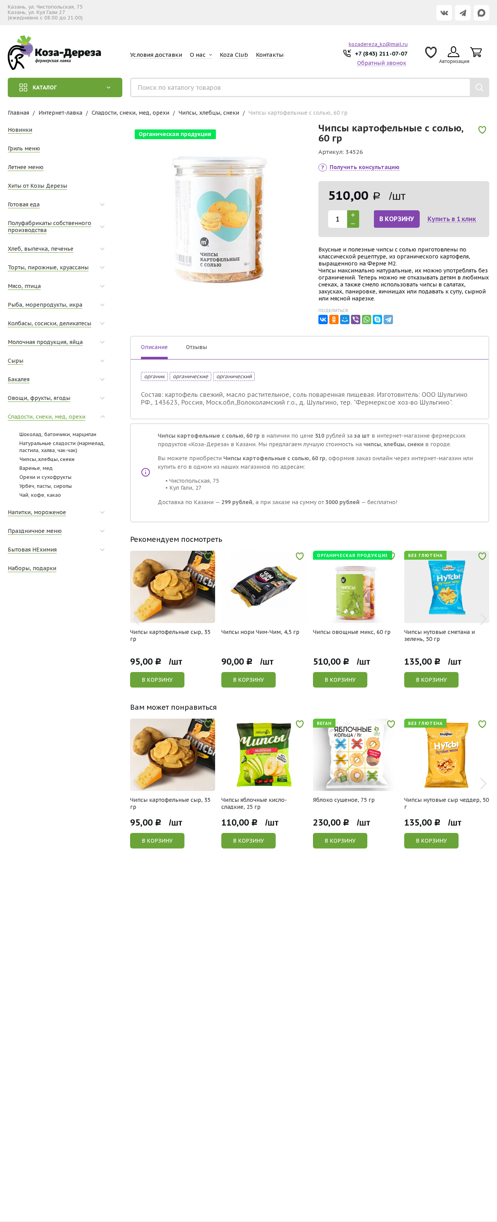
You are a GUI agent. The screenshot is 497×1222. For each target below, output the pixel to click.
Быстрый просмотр (177, 618)
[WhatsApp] (366, 319)
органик (154, 376)
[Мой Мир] (344, 319)
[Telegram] (388, 319)
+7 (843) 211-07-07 (381, 53)
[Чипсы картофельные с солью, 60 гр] (220, 214)
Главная (18, 112)
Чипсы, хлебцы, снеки (209, 112)
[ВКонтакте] (323, 319)
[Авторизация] (493, 4)
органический (234, 376)
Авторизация (454, 61)
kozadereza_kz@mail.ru (378, 44)
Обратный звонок (381, 63)
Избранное (431, 55)
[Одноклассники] (334, 319)
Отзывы (196, 347)
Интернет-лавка (60, 112)
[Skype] (377, 319)
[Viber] (355, 319)
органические (190, 376)
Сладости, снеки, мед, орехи (130, 112)
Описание (154, 347)
